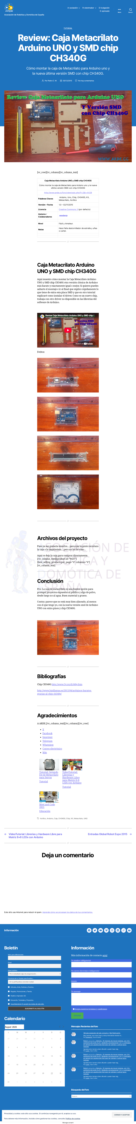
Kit (72, 818)
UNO (85, 818)
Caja (56, 818)
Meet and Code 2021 (47, 805)
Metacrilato (78, 818)
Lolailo (87, 1051)
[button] (122, 1115)
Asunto (74, 981)
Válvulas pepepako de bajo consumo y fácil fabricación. (101, 1033)
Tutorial (68, 28)
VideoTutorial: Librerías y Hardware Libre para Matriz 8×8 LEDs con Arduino (71, 777)
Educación (44, 811)
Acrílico (43, 818)
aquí (105, 955)
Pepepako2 (89, 1037)
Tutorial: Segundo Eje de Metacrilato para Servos (48, 775)
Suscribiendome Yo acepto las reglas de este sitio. (27, 1004)
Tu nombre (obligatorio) (81, 960)
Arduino (50, 818)
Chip (68, 818)
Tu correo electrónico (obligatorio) (85, 971)
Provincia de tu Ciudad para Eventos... (21, 978)
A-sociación (72, 8)
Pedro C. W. (52, 81)
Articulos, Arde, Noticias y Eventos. (22, 987)
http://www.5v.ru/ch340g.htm (67, 684)
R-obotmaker (88, 8)
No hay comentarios (86, 81)
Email (9, 962)
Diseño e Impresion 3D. (18, 996)
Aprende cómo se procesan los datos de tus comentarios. (67, 912)
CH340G (61, 818)
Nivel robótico (12, 970)
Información (11, 930)
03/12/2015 (67, 81)
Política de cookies (73, 1119)
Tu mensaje (76, 991)
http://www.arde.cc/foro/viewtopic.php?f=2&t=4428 (68, 193)
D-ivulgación (104, 8)
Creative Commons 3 (68, 209)
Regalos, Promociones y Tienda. (21, 991)
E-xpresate (105, 11)
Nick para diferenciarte (15, 955)
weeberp (63, 215)
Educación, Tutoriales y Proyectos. (22, 1000)
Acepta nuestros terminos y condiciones (91, 1009)
